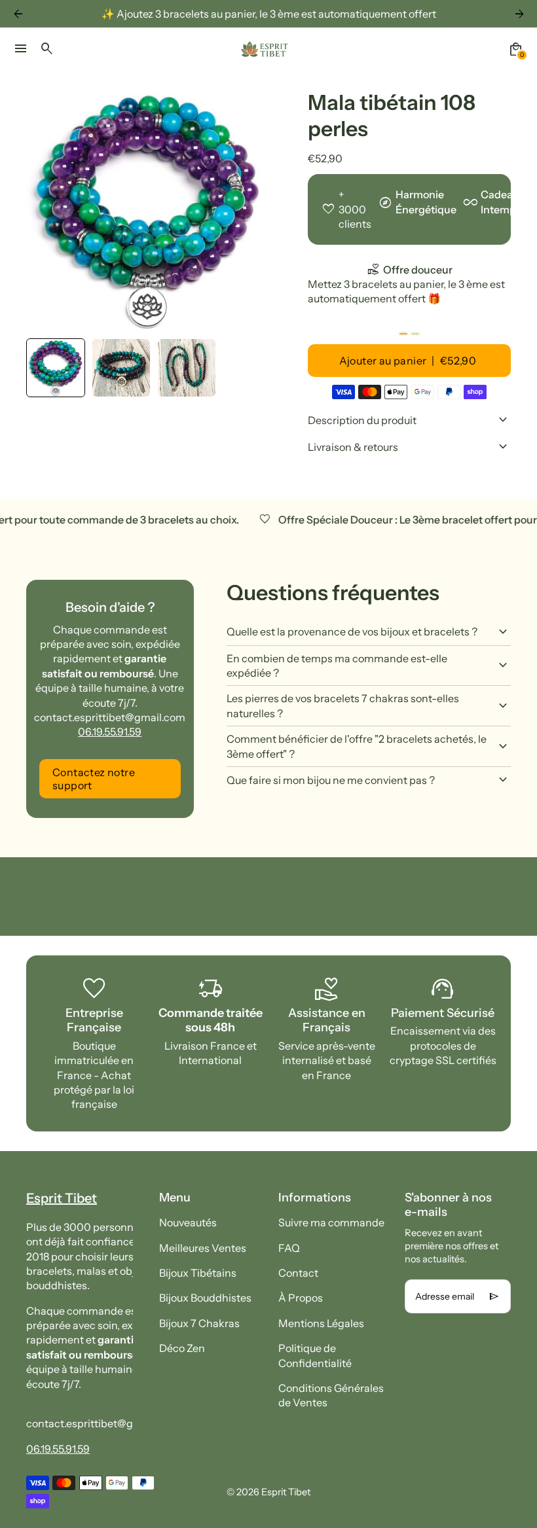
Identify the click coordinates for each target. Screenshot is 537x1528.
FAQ (289, 1247)
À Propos (300, 1297)
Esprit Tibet (285, 1492)
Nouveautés (188, 1222)
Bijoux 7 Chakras (199, 1323)
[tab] (403, 333)
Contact (298, 1272)
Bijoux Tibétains (197, 1272)
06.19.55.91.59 (109, 731)
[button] (55, 367)
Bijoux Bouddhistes (205, 1297)
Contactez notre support (93, 779)
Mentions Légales (321, 1323)
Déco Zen (182, 1348)
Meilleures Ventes (202, 1247)
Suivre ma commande (331, 1222)
